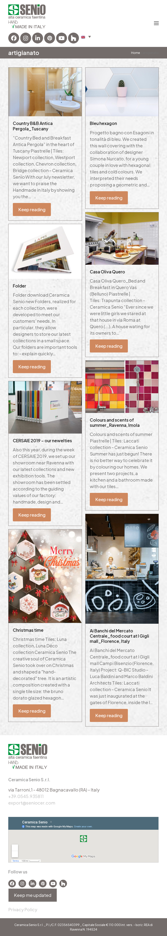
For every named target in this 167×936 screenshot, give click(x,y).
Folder (19, 285)
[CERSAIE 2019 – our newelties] (45, 406)
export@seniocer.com (31, 802)
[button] (86, 36)
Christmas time (28, 630)
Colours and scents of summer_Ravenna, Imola (115, 422)
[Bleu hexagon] (122, 91)
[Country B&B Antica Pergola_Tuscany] (45, 91)
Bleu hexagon (103, 123)
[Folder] (45, 250)
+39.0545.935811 (26, 796)
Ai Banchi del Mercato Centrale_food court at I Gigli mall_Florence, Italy (119, 636)
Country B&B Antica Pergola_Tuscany (33, 126)
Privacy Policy (22, 909)
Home (135, 53)
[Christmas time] (45, 575)
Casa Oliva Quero (107, 271)
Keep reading (31, 209)
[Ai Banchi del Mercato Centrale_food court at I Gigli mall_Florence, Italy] (122, 568)
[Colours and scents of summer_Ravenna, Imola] (122, 386)
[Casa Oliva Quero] (122, 238)
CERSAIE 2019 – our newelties (42, 440)
